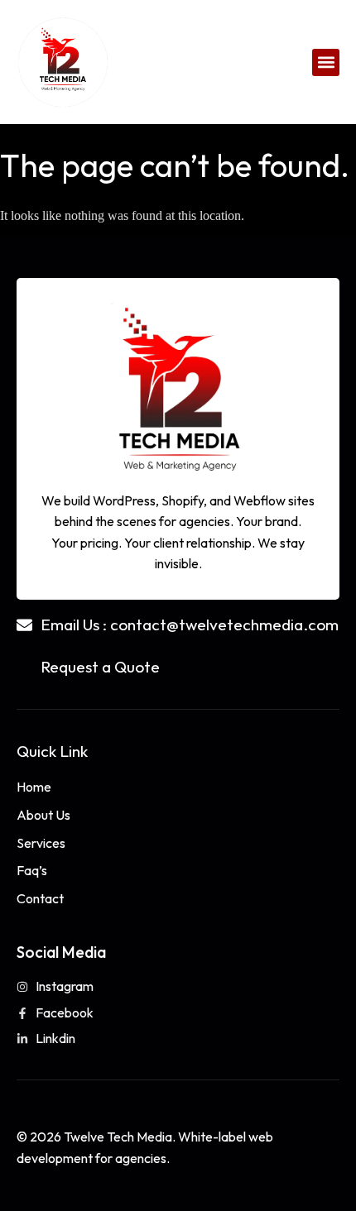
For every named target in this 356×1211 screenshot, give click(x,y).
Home (34, 786)
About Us (43, 815)
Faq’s (32, 870)
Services (41, 843)
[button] (325, 62)
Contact (40, 898)
